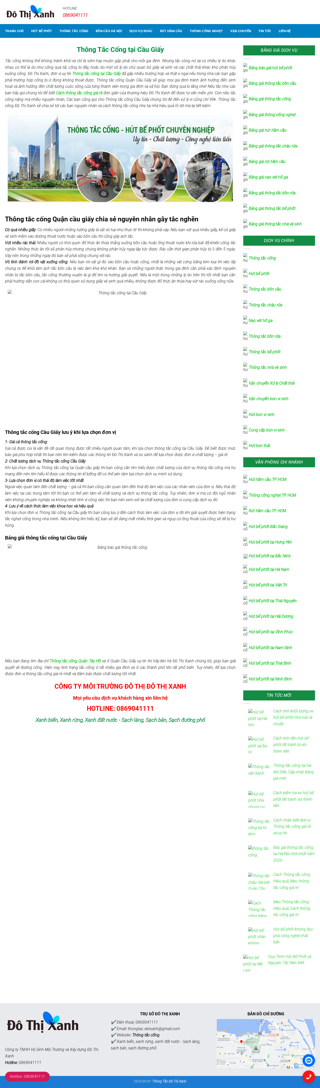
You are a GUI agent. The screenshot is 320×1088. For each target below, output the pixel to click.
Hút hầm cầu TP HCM (267, 479)
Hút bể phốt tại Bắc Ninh (270, 556)
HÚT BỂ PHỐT (41, 31)
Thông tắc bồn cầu (265, 289)
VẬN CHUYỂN (240, 31)
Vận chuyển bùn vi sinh (268, 398)
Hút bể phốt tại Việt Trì (268, 585)
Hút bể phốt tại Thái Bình (270, 663)
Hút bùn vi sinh (261, 414)
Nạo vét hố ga (260, 320)
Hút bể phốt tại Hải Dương (271, 616)
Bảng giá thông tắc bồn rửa (272, 193)
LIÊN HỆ (285, 31)
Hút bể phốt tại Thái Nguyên (273, 600)
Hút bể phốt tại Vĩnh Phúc (271, 631)
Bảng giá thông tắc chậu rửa (273, 146)
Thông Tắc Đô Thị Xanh (169, 1081)
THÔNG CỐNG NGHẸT (206, 31)
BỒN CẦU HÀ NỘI (109, 31)
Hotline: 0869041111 (27, 1076)
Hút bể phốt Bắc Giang (268, 526)
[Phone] (308, 1076)
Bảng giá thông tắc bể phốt (272, 208)
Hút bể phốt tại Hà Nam (269, 569)
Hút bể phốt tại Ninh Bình (270, 679)
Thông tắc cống (262, 258)
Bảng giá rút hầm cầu (267, 161)
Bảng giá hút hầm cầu (267, 130)
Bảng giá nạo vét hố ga (268, 177)
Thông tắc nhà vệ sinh (268, 367)
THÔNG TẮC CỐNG (74, 31)
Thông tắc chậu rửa (265, 305)
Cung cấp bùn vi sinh (267, 430)
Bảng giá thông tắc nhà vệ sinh (275, 224)
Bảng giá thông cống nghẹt (272, 114)
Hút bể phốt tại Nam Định (270, 647)
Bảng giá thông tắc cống (270, 99)
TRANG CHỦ (14, 31)
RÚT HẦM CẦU (171, 31)
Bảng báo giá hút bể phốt (270, 67)
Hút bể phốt (259, 273)
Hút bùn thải (259, 445)
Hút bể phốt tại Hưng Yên (270, 542)
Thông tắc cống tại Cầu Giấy (96, 73)
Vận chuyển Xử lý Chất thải (271, 383)
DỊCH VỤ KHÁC (141, 31)
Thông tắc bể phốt (264, 351)
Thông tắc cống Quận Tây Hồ (75, 661)
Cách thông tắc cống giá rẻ (79, 92)
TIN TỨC (265, 31)
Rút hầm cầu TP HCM (267, 510)
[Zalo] (308, 1060)
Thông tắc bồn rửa (264, 336)
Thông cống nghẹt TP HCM (272, 495)
